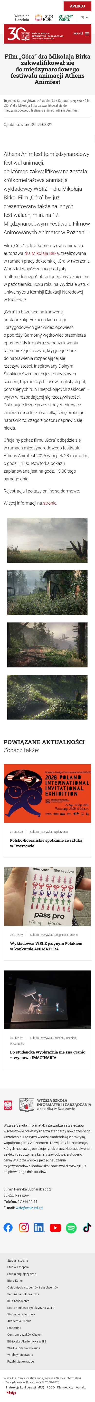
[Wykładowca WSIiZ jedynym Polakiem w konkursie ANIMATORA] (47, 896)
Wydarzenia (61, 832)
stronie (49, 503)
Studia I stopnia (17, 1260)
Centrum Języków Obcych (24, 1334)
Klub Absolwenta (18, 1301)
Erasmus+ (14, 1328)
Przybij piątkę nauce (20, 1361)
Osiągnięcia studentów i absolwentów (32, 1287)
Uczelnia (71, 1038)
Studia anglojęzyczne (21, 1274)
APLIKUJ (77, 6)
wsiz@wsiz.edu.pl (29, 1208)
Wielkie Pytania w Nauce (23, 1348)
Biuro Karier (15, 1280)
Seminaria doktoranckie (23, 1294)
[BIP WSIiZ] (11, 1393)
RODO (51, 1387)
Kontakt (81, 1387)
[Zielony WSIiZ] (66, 18)
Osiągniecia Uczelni (66, 935)
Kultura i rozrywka (41, 832)
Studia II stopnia (18, 1267)
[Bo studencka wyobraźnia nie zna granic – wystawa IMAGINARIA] (47, 999)
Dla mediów (65, 1387)
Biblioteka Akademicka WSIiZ (27, 1341)
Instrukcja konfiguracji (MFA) (25, 1387)
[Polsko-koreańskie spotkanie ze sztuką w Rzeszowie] (47, 793)
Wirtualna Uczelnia (21, 18)
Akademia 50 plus (19, 1321)
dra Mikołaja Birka (41, 253)
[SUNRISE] (44, 18)
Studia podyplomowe (21, 1314)
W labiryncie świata (20, 1355)
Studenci (59, 1038)
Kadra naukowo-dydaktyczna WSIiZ (31, 1308)
